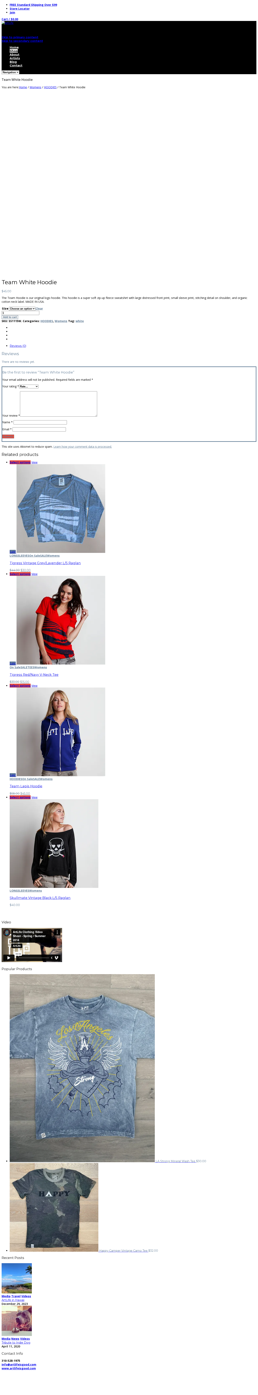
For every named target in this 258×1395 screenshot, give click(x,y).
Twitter (14, 1386)
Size (5, 308)
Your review (11, 415)
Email (7, 429)
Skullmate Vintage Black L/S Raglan (40, 898)
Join (12, 12)
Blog (13, 62)
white (80, 321)
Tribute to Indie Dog (16, 1342)
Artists (15, 58)
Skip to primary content (20, 37)
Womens (35, 87)
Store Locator (20, 8)
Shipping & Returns (90, 1372)
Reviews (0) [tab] (18, 346)
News (15, 1339)
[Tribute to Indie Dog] (17, 1335)
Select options (20, 462)
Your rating (10, 386)
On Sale (34, 556)
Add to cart (10, 317)
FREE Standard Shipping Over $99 (33, 5)
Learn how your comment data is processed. (82, 446)
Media (6, 1296)
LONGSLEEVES (19, 556)
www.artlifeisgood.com (19, 1368)
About (14, 54)
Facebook (16, 1383)
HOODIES (50, 87)
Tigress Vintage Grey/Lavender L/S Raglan (45, 563)
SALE (43, 556)
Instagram (16, 1390)
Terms (112, 1372)
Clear (39, 308)
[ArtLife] (8, 23)
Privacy (68, 1372)
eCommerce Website (17, 1376)
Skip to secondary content (22, 41)
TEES (30, 667)
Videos (26, 1296)
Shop (14, 51)
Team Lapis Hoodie (26, 786)
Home (14, 47)
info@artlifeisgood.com (19, 1364)
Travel (16, 1296)
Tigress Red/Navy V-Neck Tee (34, 675)
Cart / (10, 19)
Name (7, 422)
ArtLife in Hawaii (13, 1300)
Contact (16, 65)
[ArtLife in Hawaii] (17, 1292)
